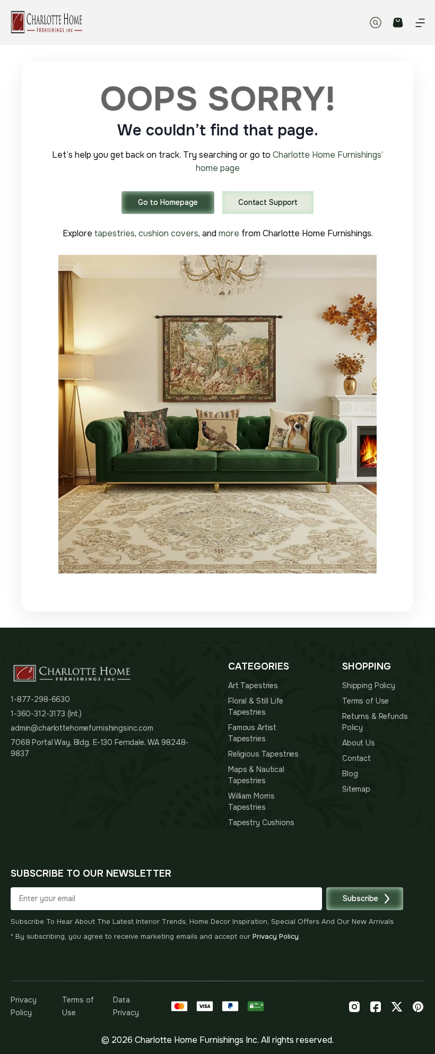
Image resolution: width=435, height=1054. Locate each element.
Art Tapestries (253, 685)
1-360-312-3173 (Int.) (46, 713)
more (229, 233)
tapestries (114, 233)
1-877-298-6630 (40, 699)
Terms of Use (365, 701)
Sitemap (356, 789)
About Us (358, 743)
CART (398, 23)
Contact (356, 758)
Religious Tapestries (263, 754)
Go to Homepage (168, 202)
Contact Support (268, 202)
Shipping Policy (368, 685)
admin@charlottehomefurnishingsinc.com (82, 728)
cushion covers (168, 233)
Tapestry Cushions (261, 822)
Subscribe (360, 898)
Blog (350, 773)
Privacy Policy (276, 936)
